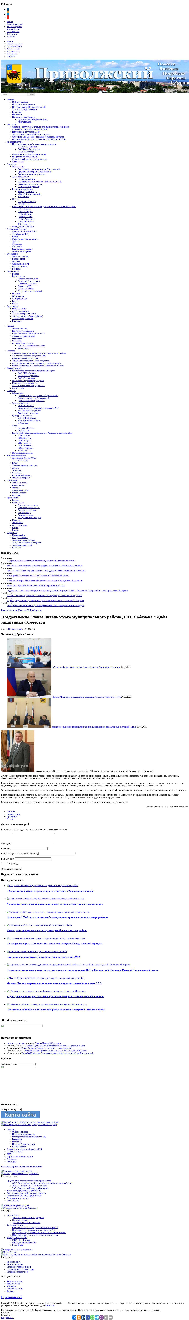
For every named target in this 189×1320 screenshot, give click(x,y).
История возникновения (23, 104)
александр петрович (16, 1043)
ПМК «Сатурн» (25, 211)
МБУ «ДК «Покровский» (30, 194)
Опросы (16, 261)
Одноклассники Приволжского (32, 119)
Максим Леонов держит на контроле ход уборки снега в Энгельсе (56, 1050)
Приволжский (15, 629)
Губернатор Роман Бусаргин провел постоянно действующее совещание (86, 667)
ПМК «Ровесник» (26, 219)
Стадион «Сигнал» (27, 201)
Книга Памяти (24, 122)
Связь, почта (18, 162)
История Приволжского (23, 117)
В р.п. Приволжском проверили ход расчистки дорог (47, 1048)
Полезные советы (26, 289)
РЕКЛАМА (11, 37)
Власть (4, 610)
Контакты (16, 321)
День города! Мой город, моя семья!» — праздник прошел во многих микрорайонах (46, 571)
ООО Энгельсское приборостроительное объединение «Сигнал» (42, 1183)
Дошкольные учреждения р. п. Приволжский (39, 169)
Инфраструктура (14, 142)
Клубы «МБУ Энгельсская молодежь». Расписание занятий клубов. (44, 206)
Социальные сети (20, 264)
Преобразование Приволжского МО (29, 107)
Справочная (12, 306)
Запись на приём (20, 256)
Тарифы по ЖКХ (20, 234)
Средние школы (19, 1220)
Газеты (15, 274)
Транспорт (17, 244)
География (17, 112)
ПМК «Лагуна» (25, 214)
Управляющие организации (25, 239)
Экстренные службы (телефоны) (27, 316)
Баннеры (16, 269)
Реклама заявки (19, 266)
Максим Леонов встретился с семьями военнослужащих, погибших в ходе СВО (44, 595)
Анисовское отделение (28, 186)
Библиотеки (23, 196)
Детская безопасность (28, 279)
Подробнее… (7, 1317)
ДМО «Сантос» (25, 216)
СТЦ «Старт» (24, 209)
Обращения (12, 254)
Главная (10, 99)
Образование (18, 166)
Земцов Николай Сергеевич (48, 1043)
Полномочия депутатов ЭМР (26, 132)
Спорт (15, 199)
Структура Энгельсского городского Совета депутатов (38, 137)
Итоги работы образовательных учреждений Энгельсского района (38, 575)
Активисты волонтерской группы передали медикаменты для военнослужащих (44, 566)
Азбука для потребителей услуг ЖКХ (24, 1149)
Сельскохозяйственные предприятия (29, 159)
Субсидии (17, 246)
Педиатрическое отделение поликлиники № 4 (39, 181)
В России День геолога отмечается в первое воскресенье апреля (55, 1046)
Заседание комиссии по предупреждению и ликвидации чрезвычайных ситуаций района (94, 727)
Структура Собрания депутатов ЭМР (29, 129)
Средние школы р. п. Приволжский (34, 171)
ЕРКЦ (15, 236)
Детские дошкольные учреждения (28, 1217)
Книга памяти (12, 34)
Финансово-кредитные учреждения (29, 154)
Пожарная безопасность (29, 281)
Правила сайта (19, 308)
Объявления (18, 296)
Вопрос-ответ (18, 259)
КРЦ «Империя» (13, 32)
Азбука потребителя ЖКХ (24, 231)
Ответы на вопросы (21, 251)
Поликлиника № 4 (26, 179)
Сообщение (6, 844)
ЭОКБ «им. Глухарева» (29, 149)
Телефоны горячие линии (24, 313)
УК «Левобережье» (14, 27)
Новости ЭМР (24, 610)
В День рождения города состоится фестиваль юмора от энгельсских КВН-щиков (45, 600)
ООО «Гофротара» (26, 152)
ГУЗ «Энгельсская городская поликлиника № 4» (35, 1227)
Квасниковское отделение (30, 184)
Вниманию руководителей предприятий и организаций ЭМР (36, 585)
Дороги (15, 241)
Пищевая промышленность (25, 157)
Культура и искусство (22, 189)
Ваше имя (5, 848)
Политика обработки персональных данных (22, 1166)
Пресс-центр (13, 271)
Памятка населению (27, 284)
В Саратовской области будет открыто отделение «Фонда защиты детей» (41, 561)
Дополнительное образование (32, 174)
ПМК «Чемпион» (26, 221)
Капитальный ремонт (22, 249)
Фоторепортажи (19, 298)
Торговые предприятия (18, 1198)
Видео (15, 301)
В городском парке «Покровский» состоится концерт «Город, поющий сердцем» (45, 580)
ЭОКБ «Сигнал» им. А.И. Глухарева (29, 1186)
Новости (10, 22)
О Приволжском (20, 102)
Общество (37, 610)
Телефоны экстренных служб (20, 1269)
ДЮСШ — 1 (24, 204)
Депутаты (11, 124)
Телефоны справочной (22, 318)
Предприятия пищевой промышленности (26, 1193)
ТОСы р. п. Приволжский (24, 109)
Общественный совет (15, 24)
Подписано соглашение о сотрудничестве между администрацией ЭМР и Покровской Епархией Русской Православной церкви (67, 590)
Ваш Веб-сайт (7, 859)
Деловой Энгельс (13, 29)
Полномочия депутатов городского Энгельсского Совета (39, 139)
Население (17, 114)
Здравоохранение (20, 176)
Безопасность (18, 276)
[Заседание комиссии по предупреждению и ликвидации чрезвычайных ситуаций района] (29, 727)
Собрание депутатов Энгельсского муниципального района (40, 127)
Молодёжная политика (23, 226)
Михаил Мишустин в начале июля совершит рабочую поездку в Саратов (86, 697)
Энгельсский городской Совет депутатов (31, 134)
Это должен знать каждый (30, 291)
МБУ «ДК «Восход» (27, 191)
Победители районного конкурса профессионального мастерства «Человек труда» (45, 605)
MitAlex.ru (50, 1305)
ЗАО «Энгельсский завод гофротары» (30, 1188)
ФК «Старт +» (24, 224)
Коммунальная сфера (16, 229)
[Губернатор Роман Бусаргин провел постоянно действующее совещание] (29, 667)
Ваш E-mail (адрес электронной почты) (19, 853)
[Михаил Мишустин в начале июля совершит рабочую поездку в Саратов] (29, 697)
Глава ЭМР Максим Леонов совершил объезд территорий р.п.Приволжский (57, 1053)
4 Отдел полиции (20, 311)
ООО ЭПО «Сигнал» (28, 147)
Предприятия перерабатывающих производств (34, 144)
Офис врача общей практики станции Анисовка (35, 1235)
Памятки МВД (24, 286)
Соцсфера (11, 164)
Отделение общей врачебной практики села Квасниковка (39, 1232)
